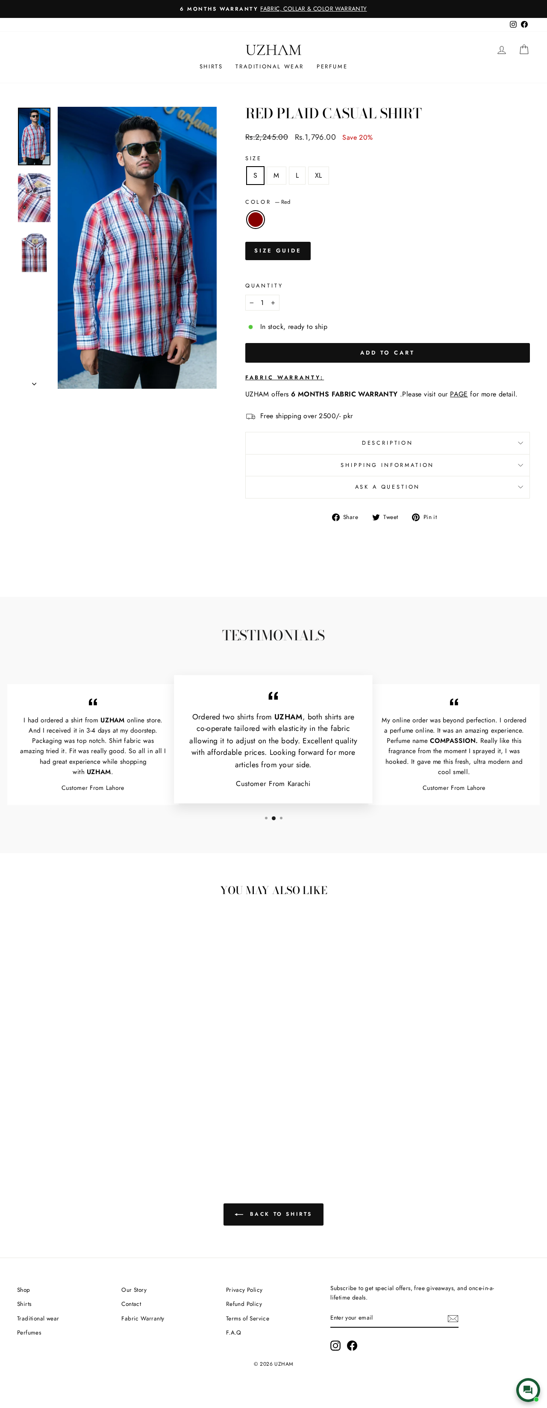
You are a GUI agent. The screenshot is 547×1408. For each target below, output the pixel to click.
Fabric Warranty (142, 1318)
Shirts (211, 66)
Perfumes (29, 1332)
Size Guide (278, 250)
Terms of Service (247, 1318)
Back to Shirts (279, 1214)
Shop (23, 1289)
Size (253, 158)
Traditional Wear (269, 66)
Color (267, 202)
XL (318, 175)
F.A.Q (233, 1332)
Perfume (332, 66)
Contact (131, 1303)
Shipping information (387, 465)
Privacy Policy (244, 1289)
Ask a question (388, 487)
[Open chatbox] (528, 1390)
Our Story (134, 1289)
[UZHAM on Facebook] (352, 1346)
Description (387, 443)
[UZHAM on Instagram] (335, 1346)
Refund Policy (244, 1303)
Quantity (264, 286)
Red (255, 219)
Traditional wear (38, 1318)
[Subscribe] (453, 1318)
